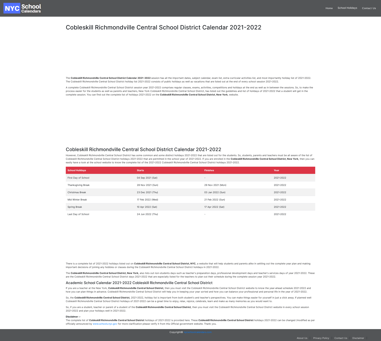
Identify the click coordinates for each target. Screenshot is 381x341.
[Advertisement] (17, 95)
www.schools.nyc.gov (105, 323)
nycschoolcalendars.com (198, 332)
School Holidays (347, 7)
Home (329, 8)
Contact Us (369, 8)
